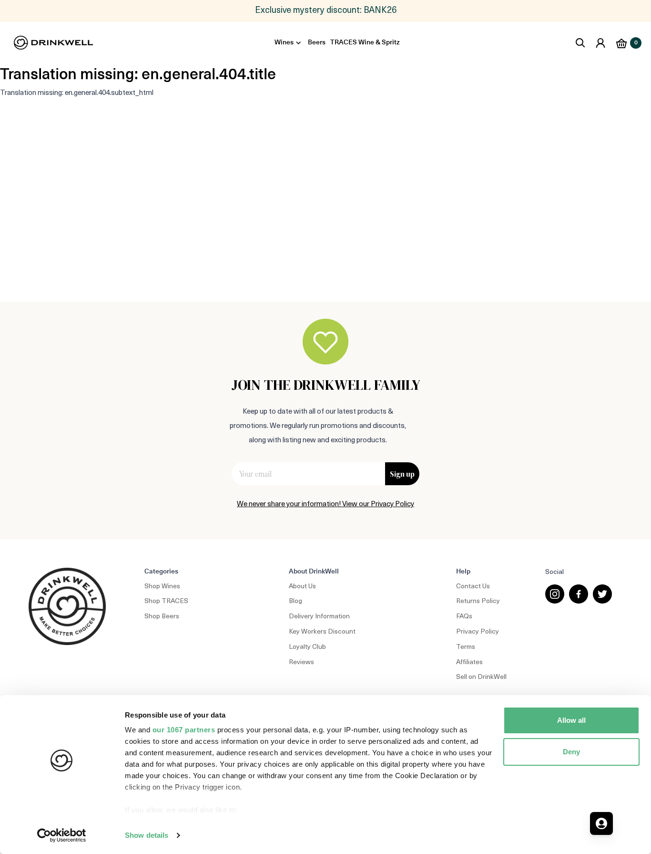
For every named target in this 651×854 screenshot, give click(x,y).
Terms (465, 647)
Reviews (301, 662)
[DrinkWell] (54, 42)
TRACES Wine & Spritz (365, 42)
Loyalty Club (307, 647)
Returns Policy (478, 601)
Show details (146, 835)
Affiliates (469, 662)
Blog (295, 601)
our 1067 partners (184, 730)
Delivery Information (319, 616)
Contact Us (473, 586)
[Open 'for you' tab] (601, 823)
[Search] (580, 43)
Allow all (571, 720)
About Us (302, 586)
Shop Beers (161, 616)
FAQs (464, 616)
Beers (317, 42)
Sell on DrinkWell (481, 677)
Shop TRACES (166, 601)
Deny (571, 752)
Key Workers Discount (322, 631)
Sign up (402, 474)
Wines (284, 42)
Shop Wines (162, 586)
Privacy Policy (477, 631)
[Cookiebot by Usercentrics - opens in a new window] (61, 835)
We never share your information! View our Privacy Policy (325, 504)
